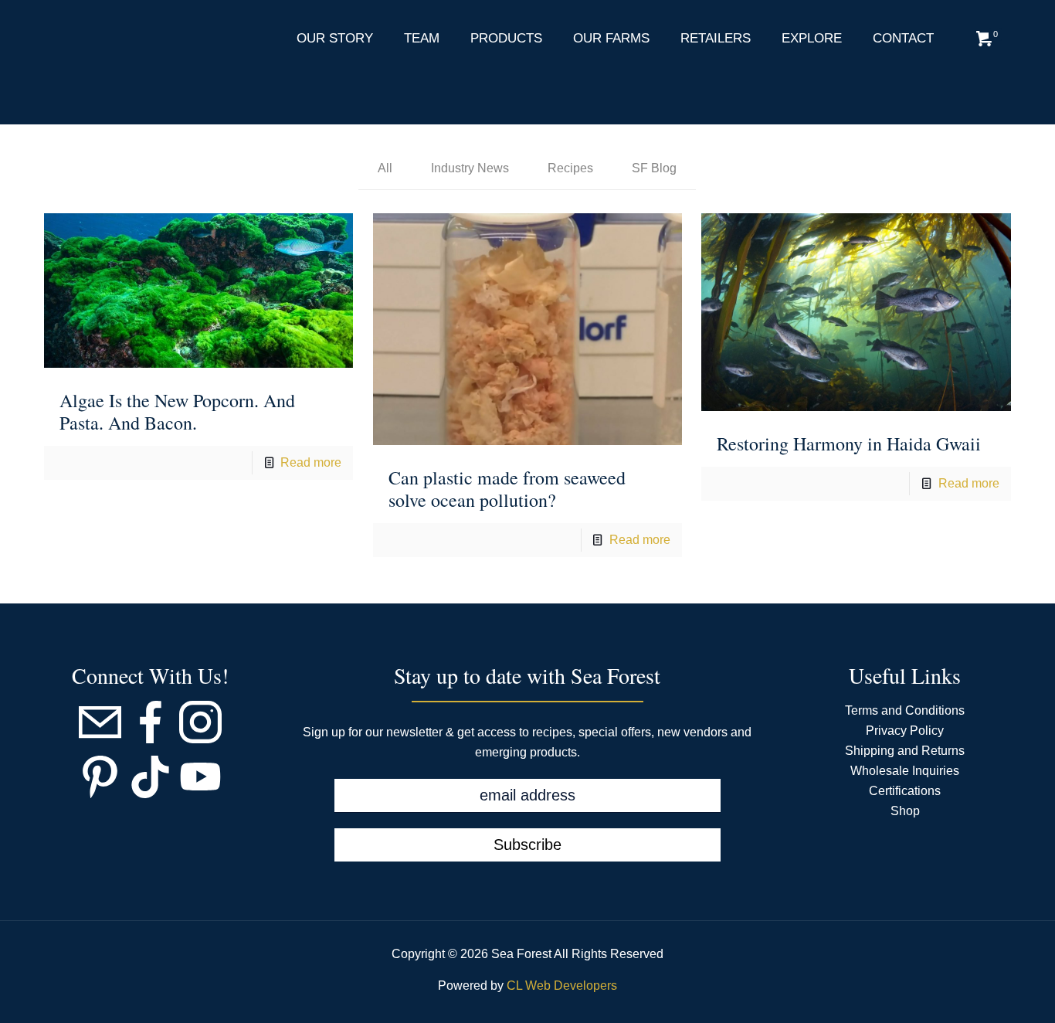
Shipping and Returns (905, 750)
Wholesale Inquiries (904, 770)
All (385, 168)
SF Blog (654, 168)
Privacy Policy (905, 730)
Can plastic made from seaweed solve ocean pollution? (507, 488)
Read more (310, 462)
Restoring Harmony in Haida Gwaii (849, 443)
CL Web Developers (562, 985)
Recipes (570, 168)
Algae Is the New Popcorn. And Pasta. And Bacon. (177, 411)
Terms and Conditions (905, 710)
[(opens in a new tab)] (198, 290)
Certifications (905, 790)
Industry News (470, 168)
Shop (905, 810)
